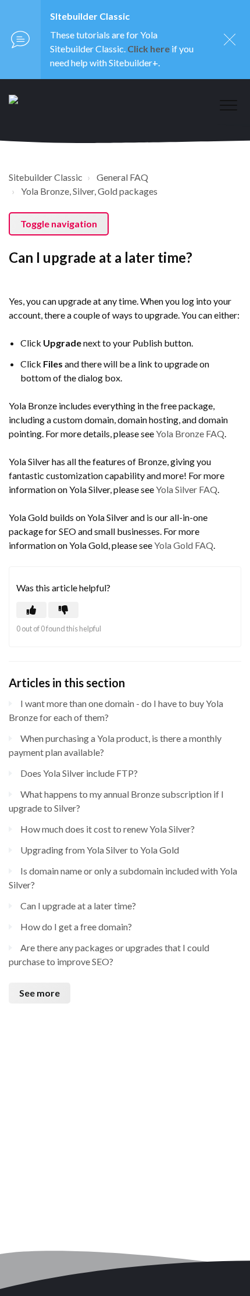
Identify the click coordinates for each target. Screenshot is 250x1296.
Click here (148, 48)
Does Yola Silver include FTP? (79, 773)
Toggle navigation (58, 223)
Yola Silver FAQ (186, 489)
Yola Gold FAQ (183, 545)
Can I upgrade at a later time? (78, 905)
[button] (228, 105)
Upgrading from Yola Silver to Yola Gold (99, 849)
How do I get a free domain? (76, 926)
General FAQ (122, 177)
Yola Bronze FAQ (190, 433)
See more (39, 992)
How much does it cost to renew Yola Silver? (107, 828)
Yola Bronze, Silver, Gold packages (89, 191)
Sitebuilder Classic (46, 177)
